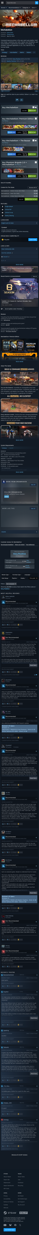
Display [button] (23, 578)
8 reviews (8, 794)
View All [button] (35, 276)
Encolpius (8, 831)
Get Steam (21, 1196)
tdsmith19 (8, 680)
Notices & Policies (8, 1201)
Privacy (6, 1196)
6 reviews (8, 947)
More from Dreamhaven (16, 482)
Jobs (19, 1179)
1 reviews (8, 681)
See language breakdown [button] (7, 544)
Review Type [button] (5, 574)
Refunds (6, 1207)
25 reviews (8, 833)
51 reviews (16, 747)
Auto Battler (13, 52)
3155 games (8, 747)
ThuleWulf (8, 745)
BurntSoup (9, 860)
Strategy (4, 52)
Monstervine (7, 320)
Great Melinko (9, 916)
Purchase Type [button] (16, 574)
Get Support (21, 1201)
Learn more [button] (32, 239)
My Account (21, 1204)
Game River (10, 32)
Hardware (20, 1182)
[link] (22, 132)
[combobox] (20, 2)
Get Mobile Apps (9, 1229)
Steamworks (7, 1182)
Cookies (6, 1204)
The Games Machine (11, 331)
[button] (4, 8)
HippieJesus (9, 632)
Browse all (33, 187)
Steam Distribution (9, 1185)
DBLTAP (8, 325)
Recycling (20, 1185)
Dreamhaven (10, 34)
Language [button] (27, 574)
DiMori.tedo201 (10, 596)
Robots (29, 52)
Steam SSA (7, 1179)
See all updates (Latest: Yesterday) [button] (13, 309)
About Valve (21, 1176)
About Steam (7, 1176)
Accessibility (7, 1199)
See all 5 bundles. (6, 182)
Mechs (22, 52)
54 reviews (8, 634)
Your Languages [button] (10, 584)
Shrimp (8, 945)
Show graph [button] (32, 578)
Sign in (3, 94)
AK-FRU (8, 792)
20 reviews (8, 598)
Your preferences (30, 544)
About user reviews (20, 544)
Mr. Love (8, 711)
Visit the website (6, 253)
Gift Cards (6, 1188)
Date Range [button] (5, 578)
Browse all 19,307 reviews (19, 1155)
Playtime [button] (14, 578)
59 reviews (8, 917)
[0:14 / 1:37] (19, 73)
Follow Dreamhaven (13, 492)
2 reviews (8, 861)
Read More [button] (33, 665)
